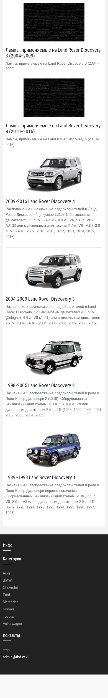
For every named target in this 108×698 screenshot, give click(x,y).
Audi (6, 573)
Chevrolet (10, 588)
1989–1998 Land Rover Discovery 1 (41, 477)
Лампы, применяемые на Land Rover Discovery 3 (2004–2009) (53, 53)
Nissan (8, 609)
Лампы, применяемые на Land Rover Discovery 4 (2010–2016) (53, 128)
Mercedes (11, 602)
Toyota (8, 616)
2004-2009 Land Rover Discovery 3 (40, 299)
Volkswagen (12, 623)
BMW (7, 580)
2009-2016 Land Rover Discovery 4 (40, 201)
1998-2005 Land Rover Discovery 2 (40, 385)
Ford (6, 595)
